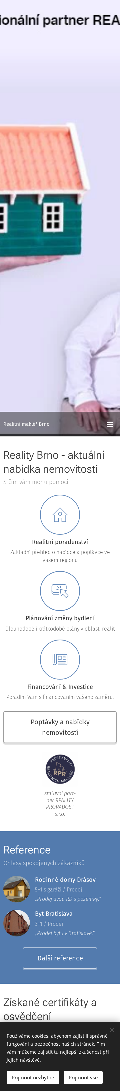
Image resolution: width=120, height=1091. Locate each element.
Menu (110, 424)
